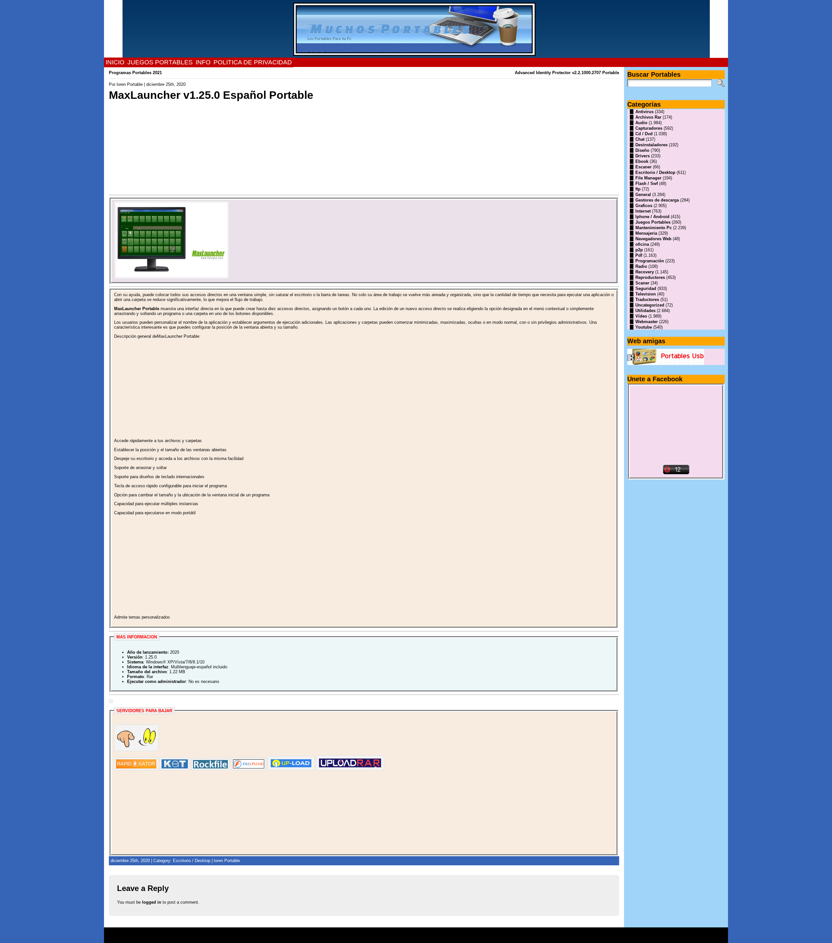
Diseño (642, 150)
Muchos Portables (413, 933)
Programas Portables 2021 (135, 72)
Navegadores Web (653, 238)
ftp (638, 189)
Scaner (642, 283)
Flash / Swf (646, 183)
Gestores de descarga (657, 200)
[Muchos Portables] (416, 29)
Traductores (647, 299)
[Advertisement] (304, 147)
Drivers (642, 155)
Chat (639, 139)
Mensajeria (646, 233)
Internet (643, 211)
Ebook (641, 161)
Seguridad (645, 288)
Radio (641, 266)
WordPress (416, 937)
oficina (642, 244)
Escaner (643, 166)
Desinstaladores (651, 144)
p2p (639, 249)
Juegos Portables (652, 222)
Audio (641, 122)
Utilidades (645, 310)
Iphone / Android (652, 216)
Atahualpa (439, 937)
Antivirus (644, 111)
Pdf (638, 255)
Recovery (644, 271)
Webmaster (646, 321)
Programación (649, 260)
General (643, 194)
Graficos (643, 205)
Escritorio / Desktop (191, 860)
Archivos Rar (648, 117)
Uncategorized (649, 305)
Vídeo (641, 316)
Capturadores (648, 128)
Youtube (643, 327)
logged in (151, 902)
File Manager (648, 178)
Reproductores (650, 277)
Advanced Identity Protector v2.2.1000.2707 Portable (567, 72)
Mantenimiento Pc (653, 227)
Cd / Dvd (644, 133)
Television (645, 294)
